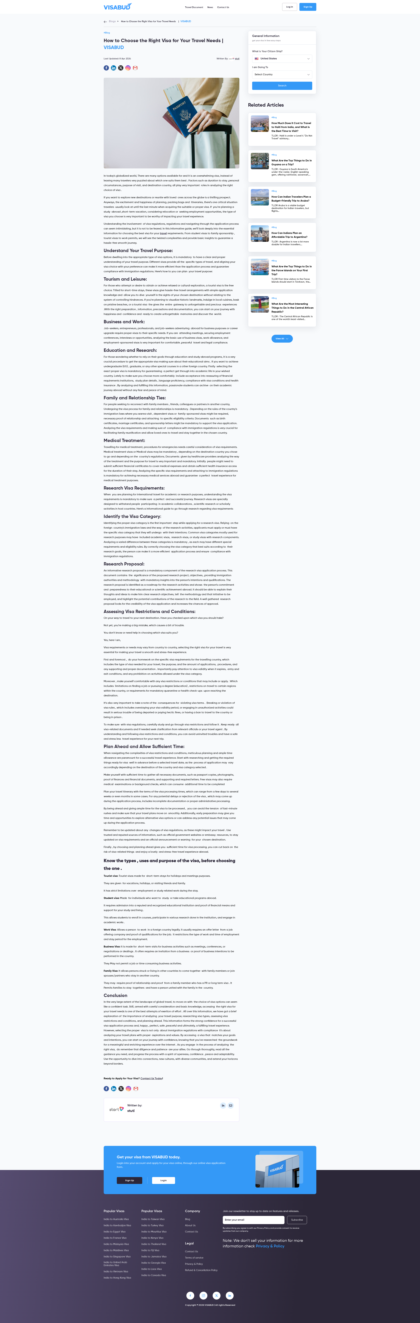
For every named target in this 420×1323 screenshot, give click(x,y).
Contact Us (223, 7)
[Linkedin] (113, 68)
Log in (289, 6)
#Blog (107, 33)
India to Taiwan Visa (153, 1219)
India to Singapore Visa (117, 1256)
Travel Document (194, 7)
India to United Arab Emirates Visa (115, 1264)
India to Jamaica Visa (154, 1256)
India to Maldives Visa (116, 1250)
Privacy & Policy (194, 1264)
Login (163, 1180)
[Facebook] (106, 68)
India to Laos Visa (151, 1269)
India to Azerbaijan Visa (117, 1225)
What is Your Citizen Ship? (267, 51)
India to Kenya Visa (152, 1238)
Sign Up (308, 6)
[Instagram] (128, 68)
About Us (190, 1225)
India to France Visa (115, 1238)
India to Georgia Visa (153, 1263)
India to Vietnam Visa (116, 1271)
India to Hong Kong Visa (117, 1278)
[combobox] (282, 59)
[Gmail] (135, 68)
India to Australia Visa (116, 1219)
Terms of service (194, 1258)
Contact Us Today (151, 1078)
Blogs (112, 21)
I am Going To (260, 67)
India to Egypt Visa (115, 1232)
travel (163, 233)
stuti (237, 59)
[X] (120, 68)
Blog (187, 1219)
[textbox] (282, 59)
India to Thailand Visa (153, 1244)
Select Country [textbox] (264, 74)
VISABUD (185, 21)
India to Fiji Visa (150, 1250)
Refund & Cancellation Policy (201, 1270)
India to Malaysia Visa (116, 1244)
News (210, 7)
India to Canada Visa (153, 1275)
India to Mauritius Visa (154, 1232)
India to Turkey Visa (152, 1225)
